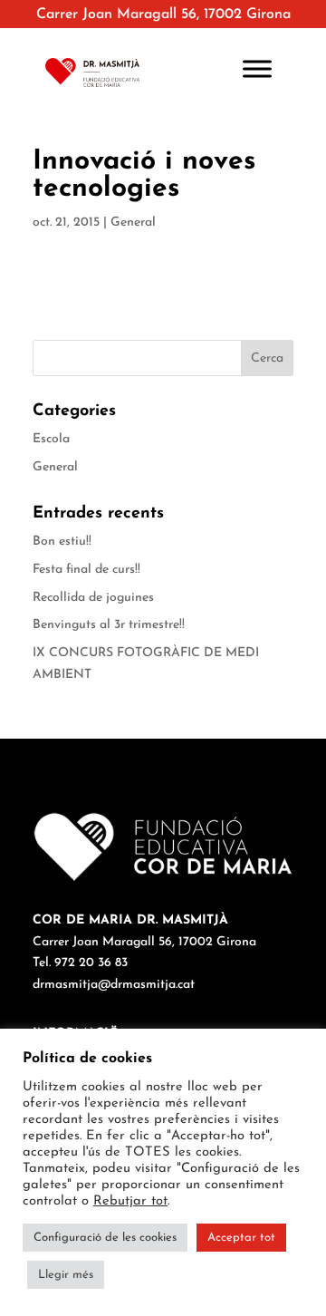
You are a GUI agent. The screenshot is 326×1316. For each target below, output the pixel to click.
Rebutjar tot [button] (130, 1201)
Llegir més (65, 1275)
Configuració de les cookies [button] (105, 1237)
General (133, 222)
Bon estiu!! (62, 541)
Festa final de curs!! (86, 569)
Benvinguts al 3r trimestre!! (109, 625)
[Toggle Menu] (257, 68)
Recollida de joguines (93, 598)
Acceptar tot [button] (241, 1237)
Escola (51, 439)
